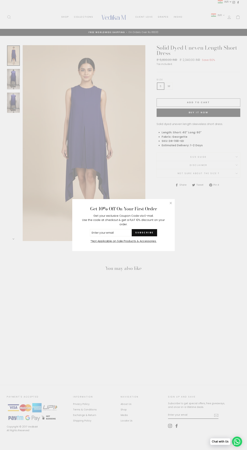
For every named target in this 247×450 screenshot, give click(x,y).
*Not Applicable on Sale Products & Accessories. (124, 241)
